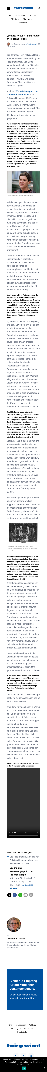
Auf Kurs (32, 16)
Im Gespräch (19, 16)
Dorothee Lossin (16, 938)
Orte (9, 16)
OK (24, 1068)
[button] (9, 895)
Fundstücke (22, 23)
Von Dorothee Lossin (18, 44)
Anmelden (29, 998)
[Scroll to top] (44, 1068)
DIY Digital (15, 19)
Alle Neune (28, 19)
